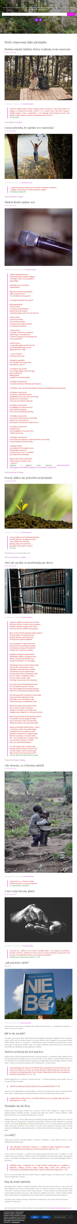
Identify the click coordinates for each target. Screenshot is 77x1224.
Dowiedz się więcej (60, 1217)
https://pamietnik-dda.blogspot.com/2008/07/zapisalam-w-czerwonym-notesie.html (40, 466)
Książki (7, 966)
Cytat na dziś (10, 52)
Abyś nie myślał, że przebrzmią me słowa (29, 562)
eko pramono (15, 557)
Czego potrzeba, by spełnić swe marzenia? (29, 127)
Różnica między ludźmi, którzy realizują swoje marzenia (37, 49)
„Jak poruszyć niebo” (17, 962)
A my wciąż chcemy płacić (20, 891)
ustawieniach (16, 1222)
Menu (38, 24)
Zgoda (35, 1217)
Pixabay (19, 122)
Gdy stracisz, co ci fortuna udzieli (24, 765)
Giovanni (13, 197)
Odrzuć (45, 1217)
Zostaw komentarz (28, 104)
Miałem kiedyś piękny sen (20, 202)
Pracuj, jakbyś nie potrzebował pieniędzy (28, 477)
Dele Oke (13, 472)
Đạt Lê (13, 122)
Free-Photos (14, 760)
